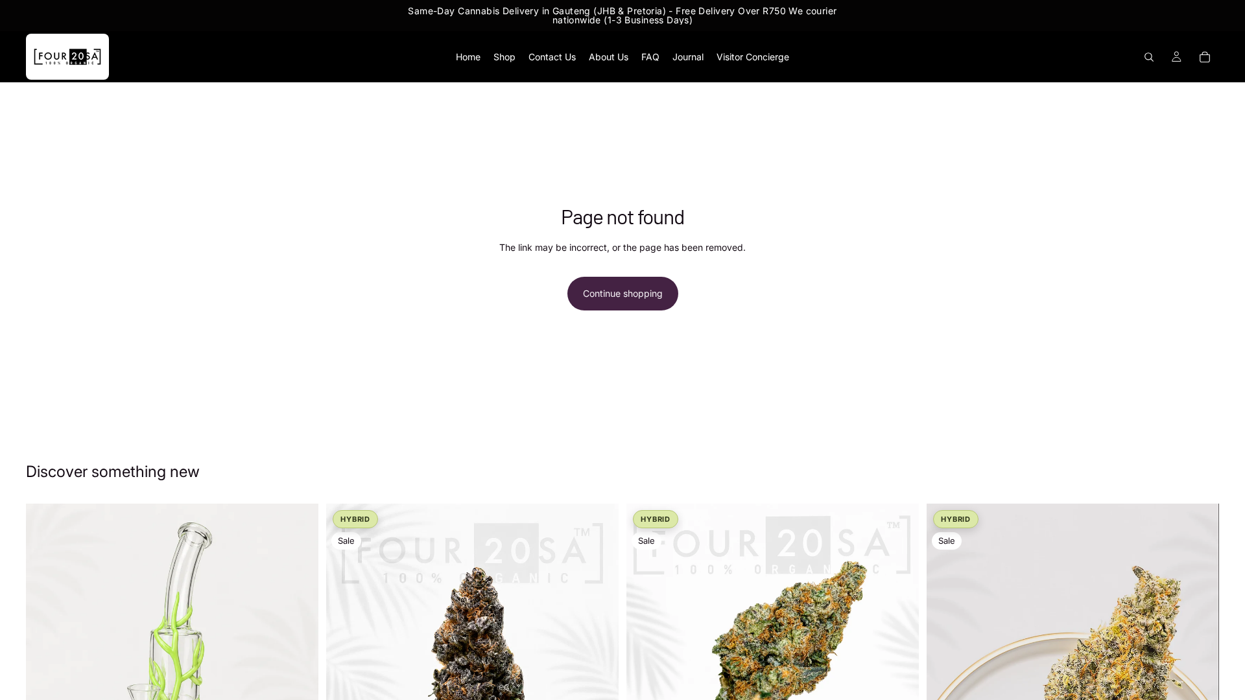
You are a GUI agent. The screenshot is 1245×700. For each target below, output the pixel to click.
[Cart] (1205, 57)
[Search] (1149, 57)
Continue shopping (623, 293)
